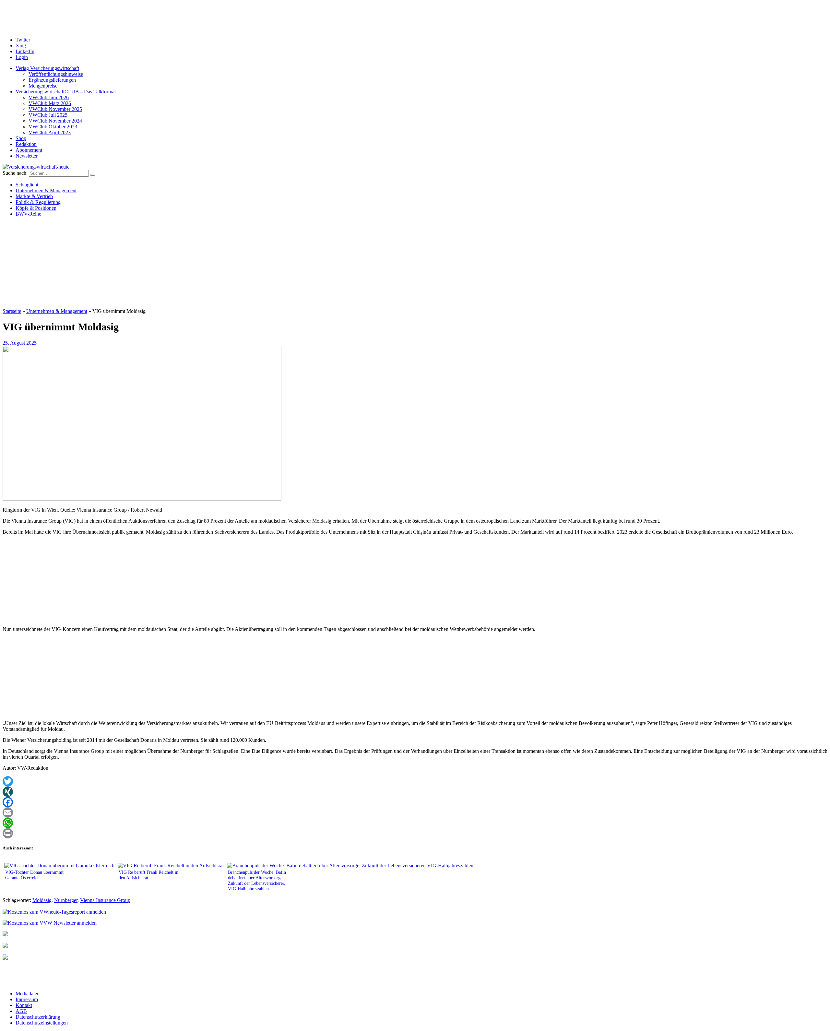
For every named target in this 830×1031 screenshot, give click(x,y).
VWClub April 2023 (50, 132)
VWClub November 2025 (55, 109)
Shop (21, 138)
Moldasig (42, 900)
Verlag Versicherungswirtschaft (47, 68)
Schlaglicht (27, 184)
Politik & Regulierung (38, 202)
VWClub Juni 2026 (49, 97)
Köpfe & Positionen (36, 208)
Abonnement (29, 150)
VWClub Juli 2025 (48, 115)
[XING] (415, 792)
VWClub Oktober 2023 (53, 126)
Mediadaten (28, 993)
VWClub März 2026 (50, 103)
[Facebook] (415, 802)
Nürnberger (65, 900)
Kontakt (24, 1005)
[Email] (415, 812)
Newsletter (27, 156)
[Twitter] (415, 781)
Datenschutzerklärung (38, 1017)
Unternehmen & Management (46, 190)
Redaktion (26, 144)
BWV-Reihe (28, 214)
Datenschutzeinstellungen (42, 1022)
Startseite (12, 311)
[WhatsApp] (415, 823)
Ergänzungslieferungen (52, 80)
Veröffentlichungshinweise (56, 74)
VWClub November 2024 (55, 121)
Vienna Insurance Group (105, 900)
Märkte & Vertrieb (34, 196)
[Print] (415, 833)
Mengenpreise (43, 86)
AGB (21, 1011)
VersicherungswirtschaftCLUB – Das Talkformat (66, 91)
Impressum (27, 999)
